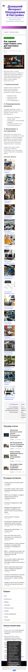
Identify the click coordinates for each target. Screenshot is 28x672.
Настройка (7, 605)
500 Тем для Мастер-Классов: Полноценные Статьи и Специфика (17, 444)
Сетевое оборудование (10, 614)
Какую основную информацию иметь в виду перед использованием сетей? (16, 455)
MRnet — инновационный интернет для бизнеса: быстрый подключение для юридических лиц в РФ (14, 553)
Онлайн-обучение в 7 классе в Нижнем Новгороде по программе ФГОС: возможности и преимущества (14, 545)
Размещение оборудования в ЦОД (13, 503)
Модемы (6, 602)
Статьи (6, 617)
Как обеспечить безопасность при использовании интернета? (14, 632)
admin (6, 51)
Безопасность (8, 599)
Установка (7, 620)
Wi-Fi (5, 596)
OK (14, 670)
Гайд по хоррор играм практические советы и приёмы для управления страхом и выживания (13, 568)
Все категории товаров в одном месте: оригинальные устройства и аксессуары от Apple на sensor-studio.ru (14, 560)
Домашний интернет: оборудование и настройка (15, 11)
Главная (6, 32)
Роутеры (6, 611)
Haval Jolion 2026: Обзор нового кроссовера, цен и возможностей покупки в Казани (13, 537)
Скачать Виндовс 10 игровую (11, 517)
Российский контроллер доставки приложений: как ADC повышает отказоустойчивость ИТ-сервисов (13, 523)
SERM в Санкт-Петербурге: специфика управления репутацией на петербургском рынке (14, 496)
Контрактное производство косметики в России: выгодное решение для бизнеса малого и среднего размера (14, 576)
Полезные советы (14, 32)
